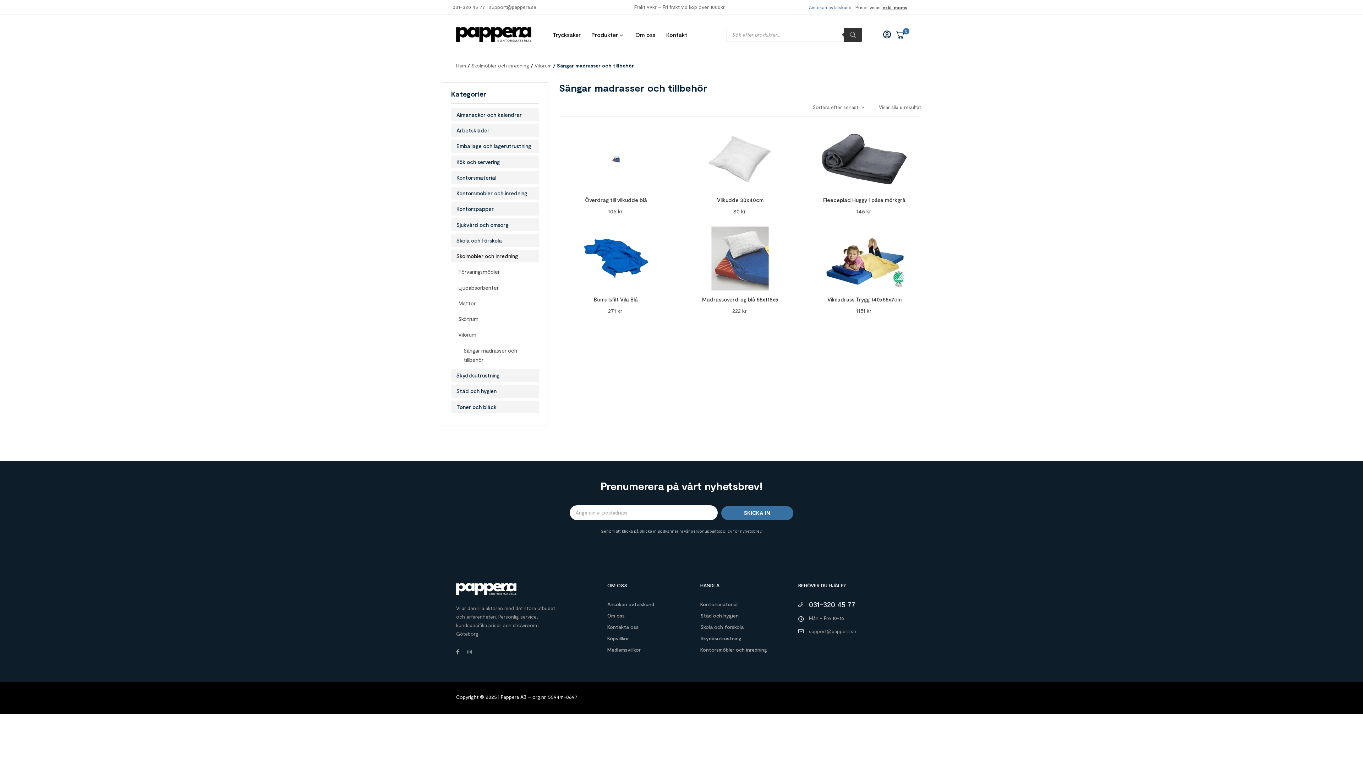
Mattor (467, 303)
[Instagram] (470, 652)
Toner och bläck (476, 407)
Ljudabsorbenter (478, 287)
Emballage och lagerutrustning (493, 146)
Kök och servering (478, 162)
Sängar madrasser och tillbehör (490, 355)
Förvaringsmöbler (479, 271)
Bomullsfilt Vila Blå (616, 299)
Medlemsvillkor (624, 650)
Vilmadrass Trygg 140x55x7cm (864, 299)
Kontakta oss (623, 627)
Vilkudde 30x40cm (740, 200)
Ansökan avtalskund (630, 604)
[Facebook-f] (457, 652)
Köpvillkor (618, 638)
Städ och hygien (476, 391)
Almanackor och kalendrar (489, 114)
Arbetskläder (472, 130)
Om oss (616, 616)
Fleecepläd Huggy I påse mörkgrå (864, 200)
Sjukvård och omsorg (482, 225)
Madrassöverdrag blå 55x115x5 (740, 299)
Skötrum (468, 319)
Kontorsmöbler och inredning (491, 193)
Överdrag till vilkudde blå (616, 200)
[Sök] (853, 35)
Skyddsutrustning (477, 375)
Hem (461, 65)
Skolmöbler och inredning (500, 65)
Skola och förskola (479, 240)
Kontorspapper (475, 209)
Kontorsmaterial (476, 177)
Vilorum (543, 65)
